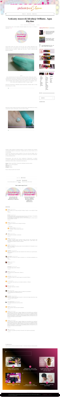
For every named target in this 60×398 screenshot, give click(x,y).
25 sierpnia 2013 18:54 (12, 311)
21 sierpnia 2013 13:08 (14, 256)
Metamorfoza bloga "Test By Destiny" (27, 181)
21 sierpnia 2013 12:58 (14, 250)
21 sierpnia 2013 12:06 (12, 238)
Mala (8, 290)
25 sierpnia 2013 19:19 (12, 329)
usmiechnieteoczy (9, 256)
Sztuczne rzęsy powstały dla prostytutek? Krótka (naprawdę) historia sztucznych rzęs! (50, 32)
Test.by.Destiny (9, 250)
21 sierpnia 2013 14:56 (12, 271)
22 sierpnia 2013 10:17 (17, 301)
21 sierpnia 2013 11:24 (12, 222)
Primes (8, 329)
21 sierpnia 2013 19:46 (11, 290)
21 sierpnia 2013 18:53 (11, 285)
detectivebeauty (9, 266)
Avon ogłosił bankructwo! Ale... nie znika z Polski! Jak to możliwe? (47, 46)
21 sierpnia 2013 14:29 (14, 266)
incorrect (8, 271)
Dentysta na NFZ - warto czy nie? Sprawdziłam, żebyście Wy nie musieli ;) (50, 40)
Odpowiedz (9, 212)
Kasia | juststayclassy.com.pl (10, 301)
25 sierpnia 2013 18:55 (12, 320)
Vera (8, 285)
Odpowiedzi (10, 226)
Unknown (8, 209)
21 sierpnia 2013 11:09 (12, 209)
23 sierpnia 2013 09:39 (12, 306)
